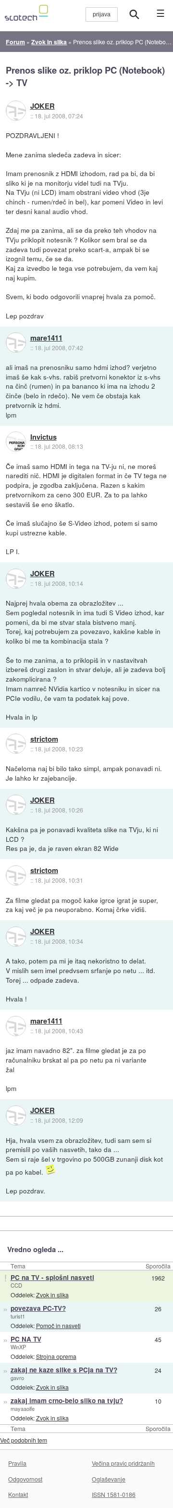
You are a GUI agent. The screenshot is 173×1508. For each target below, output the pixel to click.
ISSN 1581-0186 (114, 1494)
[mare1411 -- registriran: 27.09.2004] (16, 342)
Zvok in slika (52, 1295)
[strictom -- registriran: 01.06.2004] (16, 744)
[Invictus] (16, 441)
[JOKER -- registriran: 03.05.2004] (16, 111)
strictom (44, 739)
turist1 (18, 1316)
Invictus (43, 437)
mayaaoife (23, 1408)
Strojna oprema (56, 1356)
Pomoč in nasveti (58, 1325)
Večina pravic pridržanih (123, 1463)
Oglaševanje (108, 1479)
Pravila (17, 1463)
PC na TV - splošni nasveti (52, 1277)
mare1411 (46, 338)
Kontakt (18, 1494)
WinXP (18, 1347)
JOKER (42, 106)
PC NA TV (26, 1338)
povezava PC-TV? (38, 1308)
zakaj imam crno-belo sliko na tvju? (67, 1400)
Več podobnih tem (23, 1440)
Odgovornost (25, 1479)
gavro (17, 1377)
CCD (16, 1285)
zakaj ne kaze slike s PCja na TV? (64, 1369)
